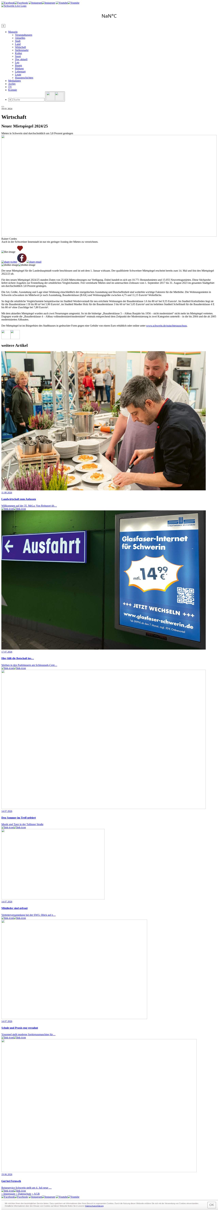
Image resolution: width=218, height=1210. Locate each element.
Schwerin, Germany (109, 15)
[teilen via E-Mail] (34, 261)
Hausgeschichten (24, 77)
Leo (17, 62)
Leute (18, 74)
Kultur (18, 53)
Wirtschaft (20, 47)
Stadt (17, 41)
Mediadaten (14, 80)
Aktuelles (20, 37)
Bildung (19, 68)
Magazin (13, 31)
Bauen (18, 65)
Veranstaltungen (23, 34)
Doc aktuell (21, 59)
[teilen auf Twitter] (9, 261)
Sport (18, 56)
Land (18, 44)
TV (10, 86)
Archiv (12, 83)
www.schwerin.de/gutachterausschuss (166, 325)
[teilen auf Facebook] (22, 258)
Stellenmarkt (21, 50)
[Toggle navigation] (2, 106)
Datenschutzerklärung (94, 1206)
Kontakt (12, 89)
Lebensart (20, 71)
